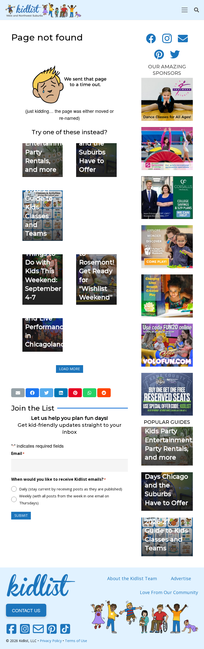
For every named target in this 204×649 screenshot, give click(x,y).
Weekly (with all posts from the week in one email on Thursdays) (64, 499)
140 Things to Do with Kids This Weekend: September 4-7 (43, 271)
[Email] (182, 38)
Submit (21, 515)
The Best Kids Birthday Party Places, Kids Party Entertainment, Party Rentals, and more (169, 431)
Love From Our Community (169, 592)
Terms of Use (76, 640)
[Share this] (32, 392)
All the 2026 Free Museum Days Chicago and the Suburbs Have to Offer (166, 476)
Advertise (181, 578)
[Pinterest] (159, 54)
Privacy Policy (51, 640)
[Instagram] (166, 38)
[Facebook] (151, 38)
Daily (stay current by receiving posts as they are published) (70, 488)
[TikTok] (65, 628)
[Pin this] (75, 392)
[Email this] (18, 392)
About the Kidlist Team (132, 578)
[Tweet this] (46, 392)
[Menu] (184, 10)
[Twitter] (174, 54)
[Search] (196, 10)
